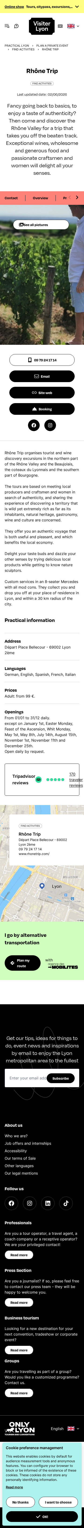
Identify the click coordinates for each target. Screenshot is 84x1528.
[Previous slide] (69, 197)
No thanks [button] (20, 1502)
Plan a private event (52, 45)
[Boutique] (60, 26)
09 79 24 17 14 (45, 360)
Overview (40, 197)
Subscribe (60, 1078)
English (57, 1428)
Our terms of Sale (20, 1158)
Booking (45, 409)
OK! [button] (45, 1516)
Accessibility (16, 1150)
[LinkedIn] (48, 1203)
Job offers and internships (28, 1143)
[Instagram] (29, 1203)
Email (45, 376)
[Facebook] (11, 1203)
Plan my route (23, 963)
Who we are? (16, 1136)
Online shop (14, 6)
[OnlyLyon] (20, 1428)
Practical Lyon (17, 45)
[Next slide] (77, 197)
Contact (11, 197)
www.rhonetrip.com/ (34, 854)
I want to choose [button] (58, 1502)
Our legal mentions (21, 1173)
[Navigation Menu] (7, 26)
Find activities (23, 49)
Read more (19, 1254)
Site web (45, 392)
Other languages (19, 1165)
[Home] (42, 26)
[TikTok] (66, 1203)
